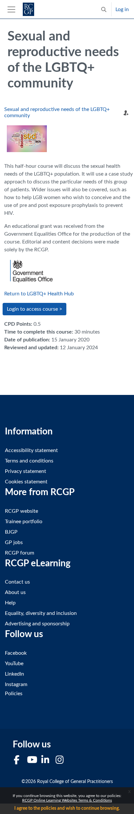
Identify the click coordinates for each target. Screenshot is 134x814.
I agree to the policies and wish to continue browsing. (67, 808)
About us (15, 592)
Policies (13, 693)
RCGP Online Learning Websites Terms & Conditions (67, 800)
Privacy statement (25, 471)
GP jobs (14, 542)
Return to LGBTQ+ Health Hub (39, 293)
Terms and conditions (29, 460)
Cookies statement (26, 481)
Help (10, 602)
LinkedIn (14, 674)
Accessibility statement (31, 450)
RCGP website (21, 511)
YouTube (14, 663)
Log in (122, 9)
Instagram (16, 684)
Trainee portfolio (23, 521)
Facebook (16, 653)
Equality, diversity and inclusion (41, 613)
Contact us (17, 582)
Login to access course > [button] (34, 309)
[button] (104, 9)
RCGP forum (19, 553)
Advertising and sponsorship (37, 623)
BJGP (11, 532)
